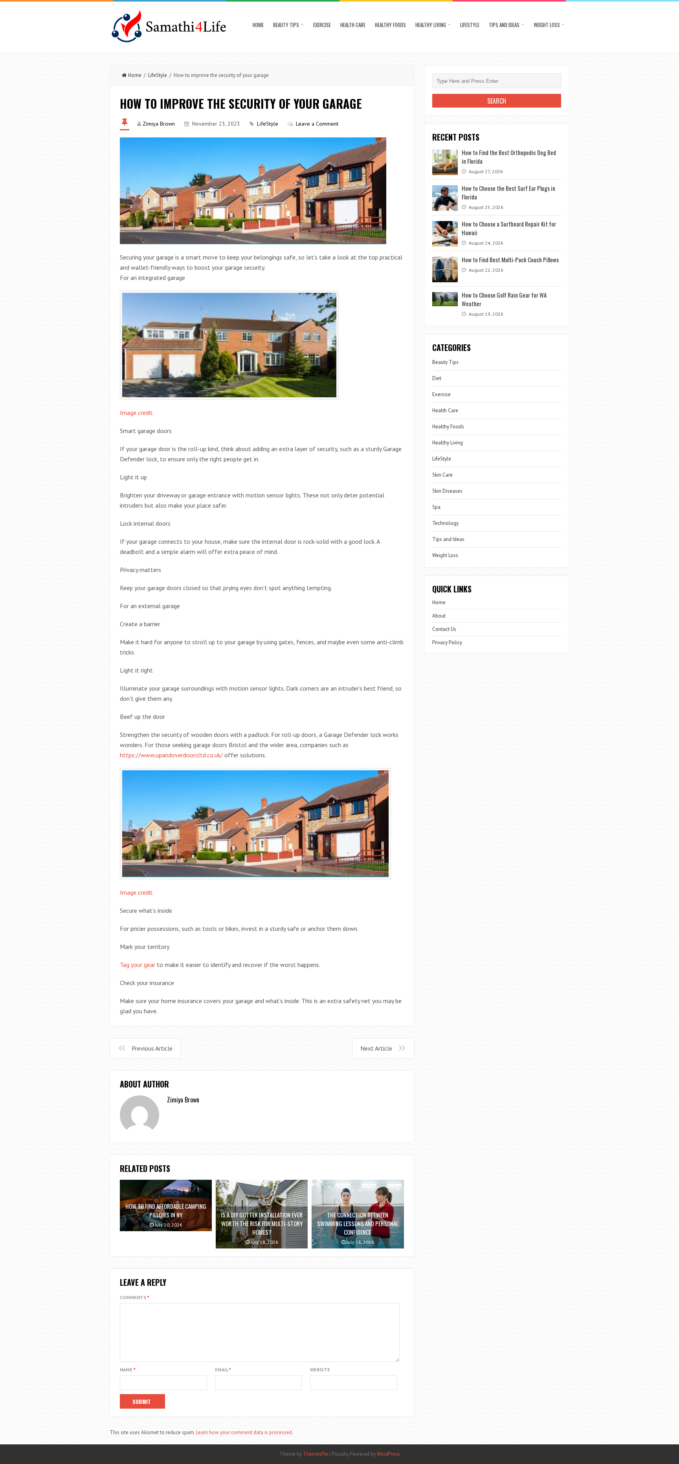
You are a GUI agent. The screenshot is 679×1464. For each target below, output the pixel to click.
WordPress (388, 1454)
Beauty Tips (286, 25)
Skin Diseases (447, 491)
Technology (445, 523)
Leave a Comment (317, 123)
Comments (134, 1297)
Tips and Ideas (504, 25)
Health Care (352, 25)
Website (320, 1370)
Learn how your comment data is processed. (244, 1432)
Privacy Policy (447, 642)
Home (258, 25)
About (439, 615)
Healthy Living (430, 25)
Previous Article (152, 1048)
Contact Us (444, 629)
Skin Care (442, 475)
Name (128, 1370)
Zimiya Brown (159, 123)
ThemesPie (315, 1454)
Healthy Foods (390, 25)
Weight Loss (547, 25)
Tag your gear (137, 965)
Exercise (322, 25)
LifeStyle (469, 25)
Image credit (136, 413)
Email (223, 1370)
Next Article (376, 1048)
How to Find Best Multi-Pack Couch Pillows (510, 259)
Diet (436, 378)
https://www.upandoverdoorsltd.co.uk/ (171, 755)
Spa (436, 507)
